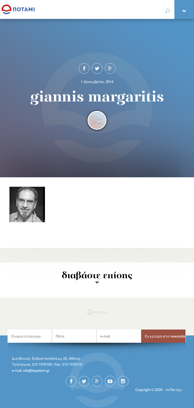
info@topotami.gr (36, 370)
